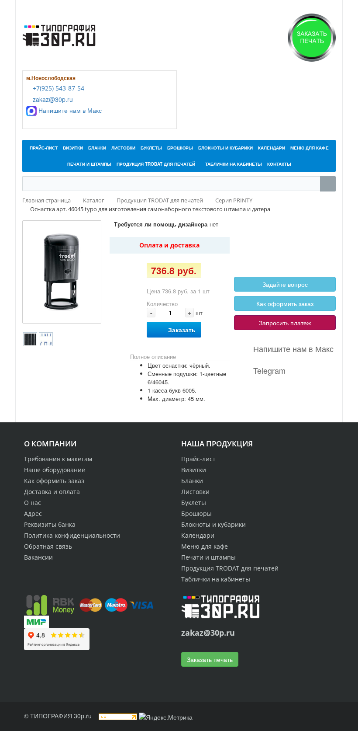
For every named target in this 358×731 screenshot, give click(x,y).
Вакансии (38, 557)
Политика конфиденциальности (72, 535)
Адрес (33, 513)
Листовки (195, 491)
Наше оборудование (54, 470)
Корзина (257, 249)
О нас (32, 502)
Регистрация (287, 239)
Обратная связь (48, 546)
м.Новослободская (51, 78)
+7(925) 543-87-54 (57, 88)
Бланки (192, 481)
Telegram (269, 370)
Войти (255, 239)
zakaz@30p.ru (52, 99)
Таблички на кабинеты (215, 579)
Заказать (182, 329)
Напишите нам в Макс (69, 110)
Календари (197, 535)
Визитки (193, 470)
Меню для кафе (204, 546)
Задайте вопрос (285, 284)
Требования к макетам (58, 459)
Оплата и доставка (169, 245)
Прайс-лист (198, 459)
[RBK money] (50, 604)
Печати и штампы (208, 557)
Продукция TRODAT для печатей (230, 568)
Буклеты (193, 502)
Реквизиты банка (50, 524)
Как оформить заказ (284, 303)
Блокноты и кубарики (213, 524)
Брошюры (196, 513)
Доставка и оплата (52, 491)
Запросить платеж (285, 322)
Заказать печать (210, 659)
